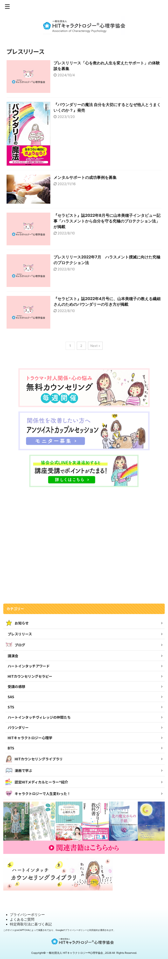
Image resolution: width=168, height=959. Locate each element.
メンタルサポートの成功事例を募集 (85, 177)
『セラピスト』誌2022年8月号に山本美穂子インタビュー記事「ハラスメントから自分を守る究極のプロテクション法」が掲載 (107, 221)
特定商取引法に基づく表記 (31, 924)
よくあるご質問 (22, 919)
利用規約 (93, 930)
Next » (95, 346)
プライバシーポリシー (27, 914)
